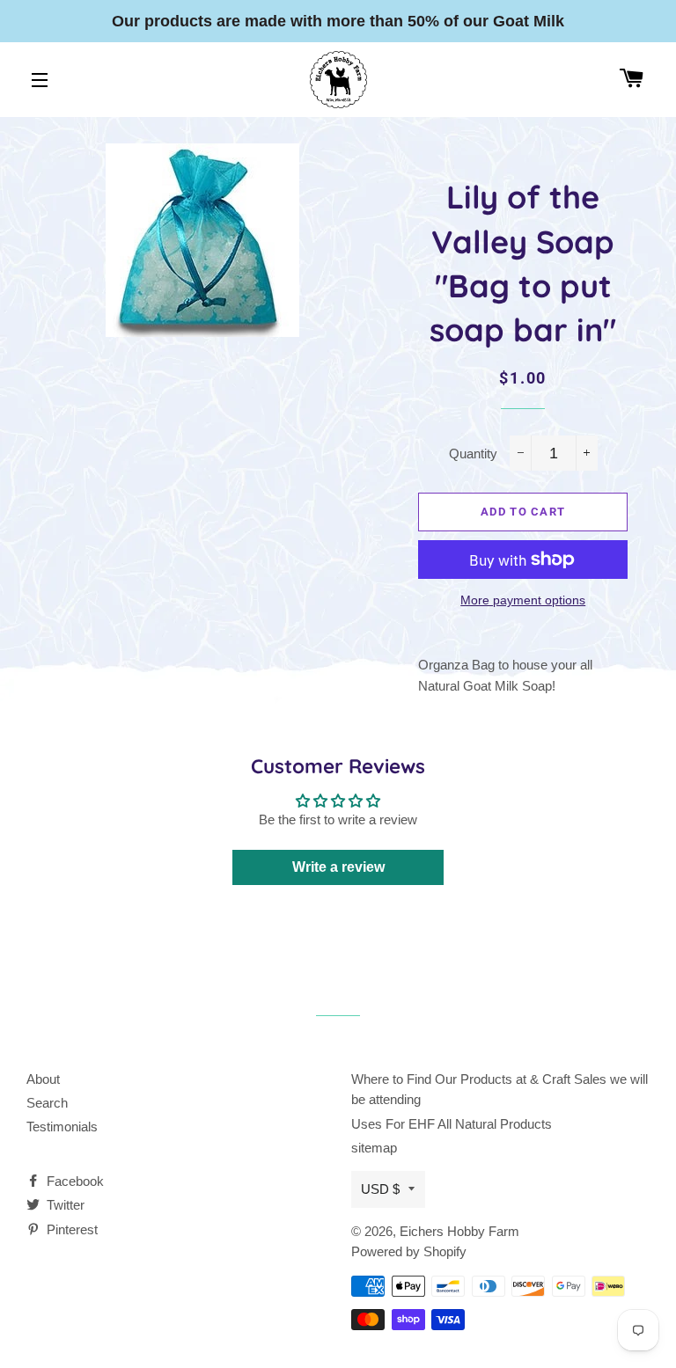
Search (47, 1102)
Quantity (473, 453)
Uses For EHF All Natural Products (451, 1123)
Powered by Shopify (409, 1251)
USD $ (380, 1188)
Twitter (63, 1204)
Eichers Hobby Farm (459, 1231)
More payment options (522, 600)
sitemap (374, 1147)
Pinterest (70, 1229)
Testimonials (62, 1126)
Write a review (338, 867)
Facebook (73, 1181)
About (43, 1079)
